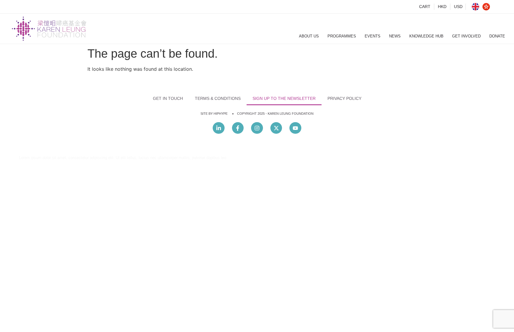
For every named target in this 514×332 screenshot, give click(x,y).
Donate (497, 36)
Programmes (341, 36)
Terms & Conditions (218, 98)
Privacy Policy (344, 98)
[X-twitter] (276, 128)
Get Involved (466, 36)
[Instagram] (257, 128)
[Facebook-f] (238, 128)
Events (372, 36)
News (395, 36)
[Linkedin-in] (219, 128)
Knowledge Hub (426, 36)
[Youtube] (295, 128)
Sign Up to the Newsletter (284, 98)
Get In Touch (168, 98)
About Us (309, 36)
